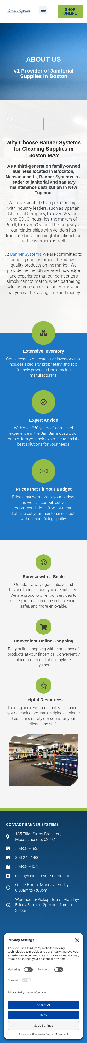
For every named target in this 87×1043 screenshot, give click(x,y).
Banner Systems (25, 254)
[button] (43, 10)
